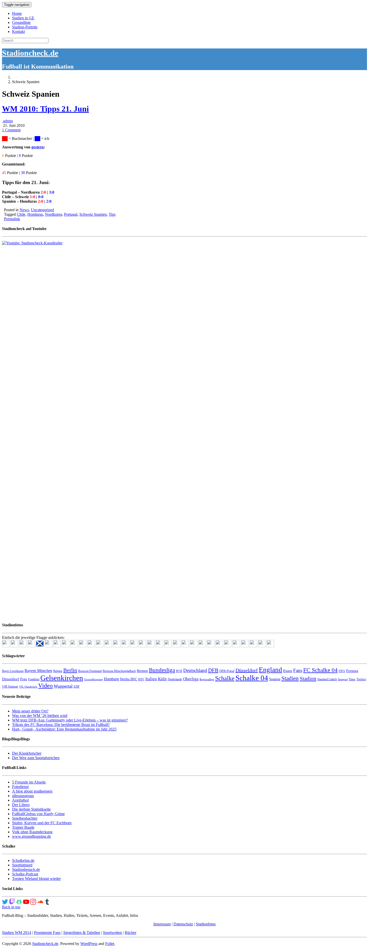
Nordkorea (53, 214)
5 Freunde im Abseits (29, 782)
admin (7, 121)
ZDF (77, 686)
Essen (287, 671)
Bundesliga (162, 670)
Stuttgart (343, 679)
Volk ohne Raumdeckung (32, 832)
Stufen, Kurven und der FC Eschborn (42, 823)
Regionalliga (207, 679)
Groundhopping (93, 679)
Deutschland (195, 670)
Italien (151, 679)
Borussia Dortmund (90, 671)
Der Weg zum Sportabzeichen (35, 758)
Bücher (130, 932)
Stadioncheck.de (30, 53)
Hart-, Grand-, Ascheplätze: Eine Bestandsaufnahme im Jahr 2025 (64, 729)
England (270, 670)
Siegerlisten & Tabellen (81, 932)
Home (17, 13)
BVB (179, 671)
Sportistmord (22, 865)
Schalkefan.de (23, 860)
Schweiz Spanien (93, 214)
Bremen (142, 671)
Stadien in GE (23, 18)
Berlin (70, 670)
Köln (162, 679)
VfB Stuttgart (10, 686)
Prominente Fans (47, 932)
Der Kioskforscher (26, 753)
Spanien (274, 679)
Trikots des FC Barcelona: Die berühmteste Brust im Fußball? (61, 724)
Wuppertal (63, 686)
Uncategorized (42, 210)
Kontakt (18, 31)
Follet (109, 943)
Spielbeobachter (24, 818)
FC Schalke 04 (320, 670)
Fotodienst (20, 787)
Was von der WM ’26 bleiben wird (39, 715)
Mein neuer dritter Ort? (30, 711)
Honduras (35, 214)
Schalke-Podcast (25, 874)
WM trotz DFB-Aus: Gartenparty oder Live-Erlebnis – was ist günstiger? (70, 720)
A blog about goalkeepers (32, 791)
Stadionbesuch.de (26, 869)
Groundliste (21, 22)
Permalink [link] (12, 219)
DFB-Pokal (226, 671)
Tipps (352, 679)
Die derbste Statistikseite (31, 809)
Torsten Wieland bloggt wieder (36, 878)
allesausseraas (23, 796)
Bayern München (38, 670)
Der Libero (21, 805)
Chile (21, 214)
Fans (297, 670)
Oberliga (191, 679)
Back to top (11, 907)
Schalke (224, 678)
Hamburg (111, 679)
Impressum (162, 924)
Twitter (361, 679)
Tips (112, 214)
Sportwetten (112, 932)
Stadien (290, 678)
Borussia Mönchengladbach (119, 671)
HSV (141, 679)
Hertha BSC (128, 679)
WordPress (88, 943)
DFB (213, 670)
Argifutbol (20, 800)
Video (45, 685)
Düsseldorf (246, 670)
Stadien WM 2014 (16, 932)
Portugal (70, 214)
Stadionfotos (206, 924)
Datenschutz (183, 924)
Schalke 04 (251, 678)
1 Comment (11, 130)
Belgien (57, 671)
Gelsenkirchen (61, 678)
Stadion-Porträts (24, 27)
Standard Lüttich (327, 679)
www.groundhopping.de (31, 836)
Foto (23, 679)
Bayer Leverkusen (13, 671)
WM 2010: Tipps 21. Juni (45, 108)
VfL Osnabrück (28, 686)
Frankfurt (33, 679)
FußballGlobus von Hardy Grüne (38, 814)
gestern (37, 147)
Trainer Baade (23, 827)
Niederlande (175, 679)
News (24, 210)
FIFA (342, 671)
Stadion (308, 678)
